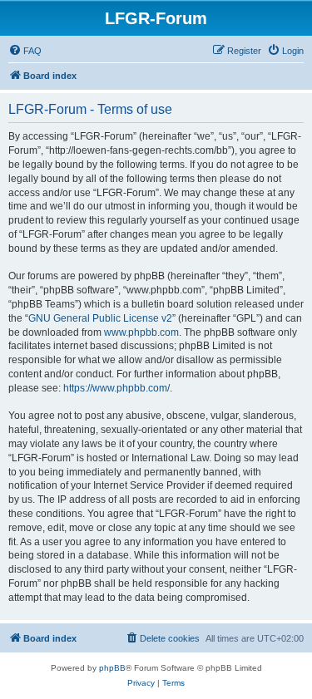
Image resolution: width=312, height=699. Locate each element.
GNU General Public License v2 (100, 318)
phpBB (112, 667)
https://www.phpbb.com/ (116, 388)
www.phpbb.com (141, 332)
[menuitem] (25, 51)
